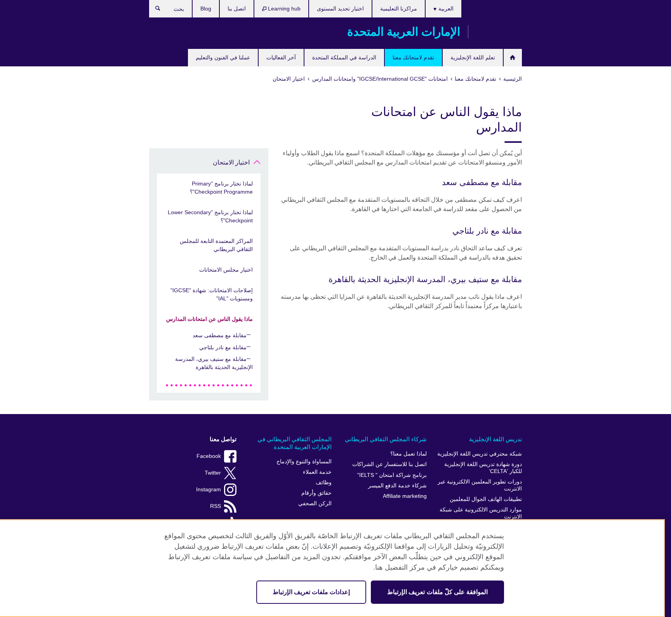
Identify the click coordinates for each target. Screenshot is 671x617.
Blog (205, 8)
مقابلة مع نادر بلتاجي (223, 347)
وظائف (324, 482)
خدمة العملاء (317, 472)
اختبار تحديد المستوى (340, 8)
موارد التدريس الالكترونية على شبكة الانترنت (481, 513)
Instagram (208, 489)
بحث (154, 10)
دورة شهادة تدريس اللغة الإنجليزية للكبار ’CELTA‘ (483, 467)
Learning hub (283, 8)
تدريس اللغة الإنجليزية (495, 439)
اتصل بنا (237, 8)
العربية (445, 8)
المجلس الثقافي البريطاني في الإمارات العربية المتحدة (294, 443)
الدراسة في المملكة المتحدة (344, 57)
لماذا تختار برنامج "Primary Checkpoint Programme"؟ (221, 187)
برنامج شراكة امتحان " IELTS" (392, 475)
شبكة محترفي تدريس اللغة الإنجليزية (479, 454)
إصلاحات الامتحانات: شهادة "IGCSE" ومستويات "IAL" (211, 294)
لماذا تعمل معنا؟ (408, 454)
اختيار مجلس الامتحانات (226, 270)
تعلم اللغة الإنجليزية (472, 57)
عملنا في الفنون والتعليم (223, 57)
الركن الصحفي (315, 503)
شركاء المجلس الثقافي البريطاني (386, 439)
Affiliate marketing (405, 496)
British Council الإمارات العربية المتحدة (499, 31)
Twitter (213, 473)
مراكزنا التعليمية (398, 8)
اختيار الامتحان (231, 162)
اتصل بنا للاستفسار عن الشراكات (389, 464)
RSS (215, 506)
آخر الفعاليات (281, 57)
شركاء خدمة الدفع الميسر (397, 486)
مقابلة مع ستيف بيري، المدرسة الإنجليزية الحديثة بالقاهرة (214, 363)
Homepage (513, 57)
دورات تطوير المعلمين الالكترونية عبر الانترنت (480, 485)
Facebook (208, 456)
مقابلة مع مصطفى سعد (220, 335)
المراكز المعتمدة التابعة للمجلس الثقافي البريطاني (216, 245)
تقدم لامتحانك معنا (413, 57)
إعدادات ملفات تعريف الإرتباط (311, 592)
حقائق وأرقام (316, 493)
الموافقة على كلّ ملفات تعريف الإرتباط (437, 592)
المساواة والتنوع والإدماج (304, 461)
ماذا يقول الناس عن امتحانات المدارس (209, 319)
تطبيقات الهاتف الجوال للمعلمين (486, 499)
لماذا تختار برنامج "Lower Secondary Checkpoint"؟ (210, 216)
